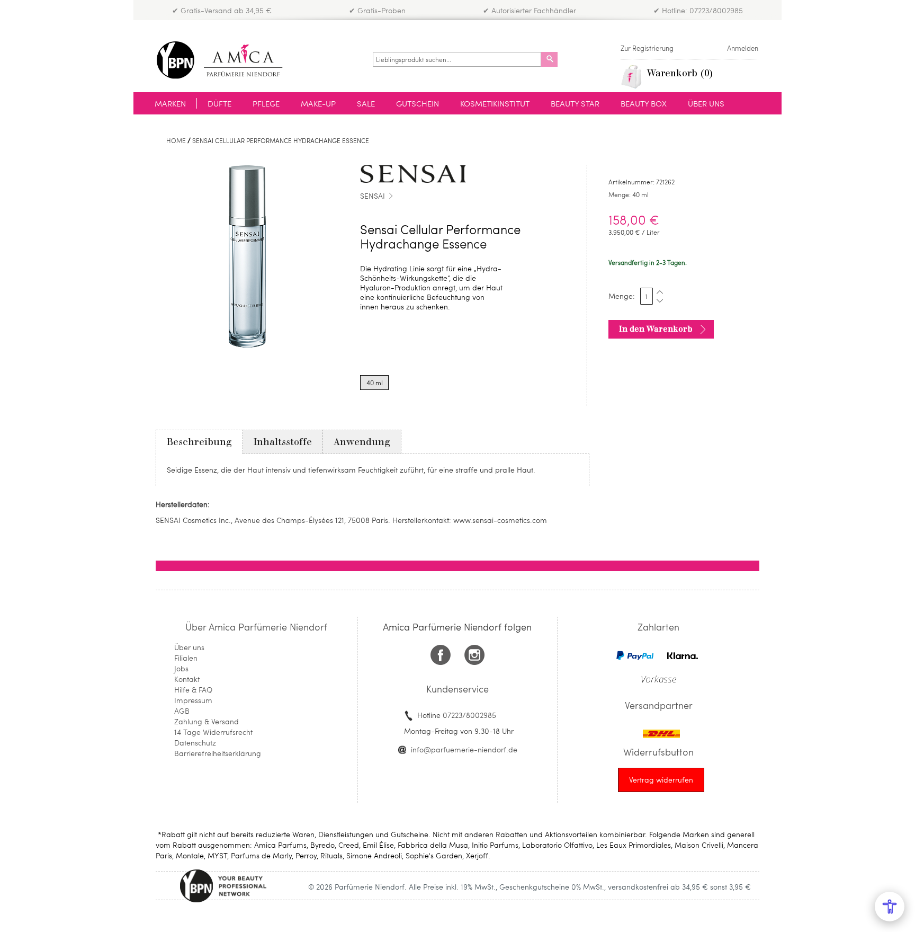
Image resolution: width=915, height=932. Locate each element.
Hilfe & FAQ (193, 690)
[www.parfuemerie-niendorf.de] (227, 60)
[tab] (199, 442)
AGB (182, 711)
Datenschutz (195, 743)
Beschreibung (199, 442)
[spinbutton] (646, 296)
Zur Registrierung (647, 48)
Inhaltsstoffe (283, 442)
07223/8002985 (469, 715)
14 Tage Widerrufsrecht (213, 732)
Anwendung (362, 442)
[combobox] (457, 59)
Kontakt (187, 679)
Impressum (193, 700)
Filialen (186, 658)
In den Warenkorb (656, 329)
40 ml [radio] (374, 382)
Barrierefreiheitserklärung (217, 753)
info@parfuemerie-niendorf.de (464, 749)
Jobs (181, 668)
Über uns (189, 647)
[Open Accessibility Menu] (889, 906)
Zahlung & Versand (206, 721)
